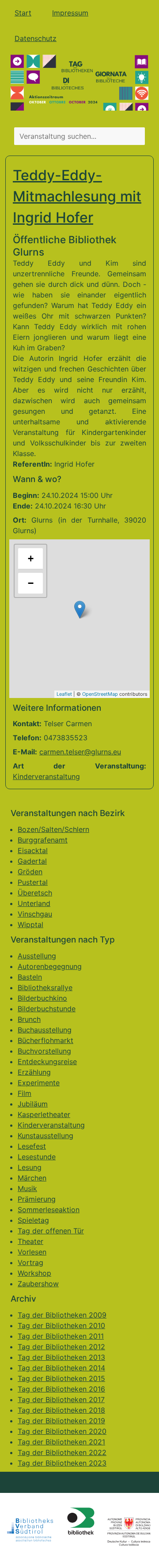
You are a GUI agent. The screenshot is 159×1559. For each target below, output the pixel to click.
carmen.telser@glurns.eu (80, 751)
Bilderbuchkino (42, 998)
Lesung (30, 1167)
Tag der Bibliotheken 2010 (61, 1325)
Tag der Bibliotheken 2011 (61, 1336)
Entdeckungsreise (47, 1061)
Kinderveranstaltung (46, 776)
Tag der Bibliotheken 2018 (61, 1410)
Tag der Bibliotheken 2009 (62, 1314)
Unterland (34, 903)
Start (23, 12)
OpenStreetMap (100, 694)
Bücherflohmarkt (45, 1040)
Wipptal (30, 924)
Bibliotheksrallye (45, 987)
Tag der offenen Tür (51, 1230)
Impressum (70, 12)
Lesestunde (37, 1156)
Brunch (29, 1019)
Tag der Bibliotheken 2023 (62, 1463)
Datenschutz (36, 38)
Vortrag (30, 1262)
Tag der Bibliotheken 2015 (61, 1378)
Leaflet (64, 694)
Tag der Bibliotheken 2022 (62, 1452)
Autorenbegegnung (50, 966)
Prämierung (37, 1199)
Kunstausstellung (45, 1135)
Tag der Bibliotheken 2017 (61, 1399)
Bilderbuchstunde (47, 1008)
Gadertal (32, 861)
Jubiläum (33, 1103)
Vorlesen (32, 1251)
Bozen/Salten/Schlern (53, 829)
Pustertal (33, 882)
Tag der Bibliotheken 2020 (62, 1431)
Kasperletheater (44, 1114)
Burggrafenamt (43, 839)
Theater (30, 1241)
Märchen (32, 1177)
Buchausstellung (45, 1029)
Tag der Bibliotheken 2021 (61, 1441)
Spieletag (33, 1220)
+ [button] (31, 558)
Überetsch (35, 892)
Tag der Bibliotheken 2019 (61, 1420)
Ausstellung (37, 955)
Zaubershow (38, 1283)
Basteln (30, 977)
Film (24, 1093)
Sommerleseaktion (49, 1209)
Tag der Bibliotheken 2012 (61, 1346)
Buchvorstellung (44, 1051)
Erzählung (34, 1072)
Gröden (30, 871)
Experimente (39, 1082)
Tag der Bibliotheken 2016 (61, 1389)
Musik (27, 1188)
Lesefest (32, 1146)
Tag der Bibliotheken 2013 (61, 1357)
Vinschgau (35, 913)
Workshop (34, 1273)
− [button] (31, 583)
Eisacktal (33, 850)
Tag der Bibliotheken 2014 (61, 1367)
